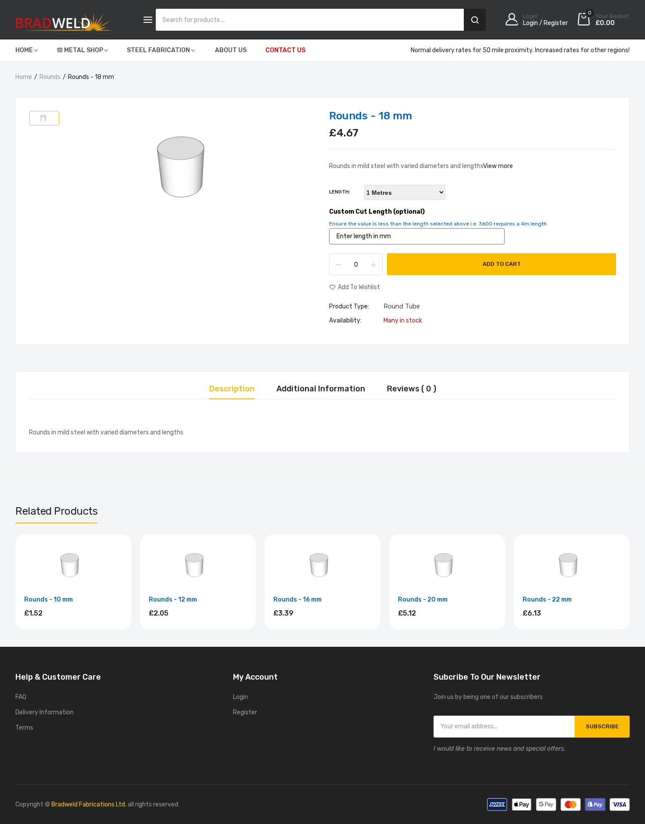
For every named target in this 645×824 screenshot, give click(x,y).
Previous (15, 583)
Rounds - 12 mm (173, 599)
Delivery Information (44, 712)
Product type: (349, 307)
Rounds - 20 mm (423, 599)
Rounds (50, 77)
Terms (24, 727)
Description (231, 389)
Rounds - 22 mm (547, 599)
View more (498, 166)
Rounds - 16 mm (297, 599)
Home (23, 77)
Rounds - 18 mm (370, 116)
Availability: (345, 321)
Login (240, 697)
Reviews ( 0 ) (411, 389)
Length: (339, 192)
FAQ (20, 697)
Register (245, 712)
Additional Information (320, 389)
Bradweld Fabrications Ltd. (88, 804)
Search (475, 20)
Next (630, 583)
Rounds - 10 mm (48, 599)
